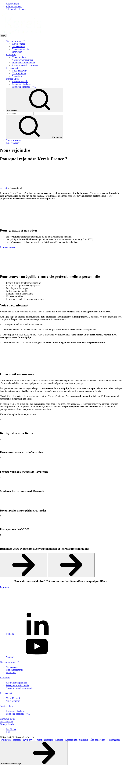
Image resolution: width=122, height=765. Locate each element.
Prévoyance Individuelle (17, 685)
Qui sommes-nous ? (9, 662)
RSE (8, 732)
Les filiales (11, 729)
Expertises (5, 677)
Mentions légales (45, 740)
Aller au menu (12, 3)
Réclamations (114, 740)
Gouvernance (12, 667)
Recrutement (6, 693)
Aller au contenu (14, 6)
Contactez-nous (7, 719)
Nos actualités (6, 721)
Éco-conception (98, 740)
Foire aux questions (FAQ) (18, 714)
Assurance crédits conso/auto (19, 688)
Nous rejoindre (13, 701)
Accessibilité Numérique (76, 740)
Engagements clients (15, 711)
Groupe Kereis (7, 724)
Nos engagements (14, 670)
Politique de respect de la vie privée (18, 740)
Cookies (59, 740)
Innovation (11, 672)
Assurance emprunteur (16, 682)
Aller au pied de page (16, 9)
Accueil (3, 188)
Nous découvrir (13, 698)
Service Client (6, 706)
